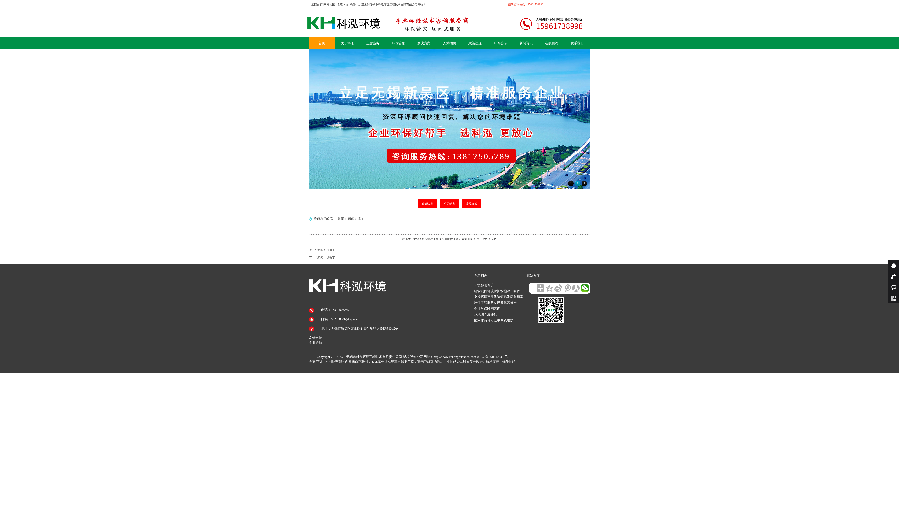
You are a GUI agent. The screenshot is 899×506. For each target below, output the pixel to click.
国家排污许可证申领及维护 (493, 320)
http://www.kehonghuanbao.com (454, 357)
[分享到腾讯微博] (567, 288)
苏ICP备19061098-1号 (492, 357)
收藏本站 (342, 4)
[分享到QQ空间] (549, 288)
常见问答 (471, 203)
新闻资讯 (354, 219)
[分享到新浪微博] (558, 288)
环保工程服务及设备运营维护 (495, 303)
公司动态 (449, 203)
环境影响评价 (484, 285)
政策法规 (427, 203)
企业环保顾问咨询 (487, 308)
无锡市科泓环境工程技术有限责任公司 (374, 357)
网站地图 (329, 4)
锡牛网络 (509, 361)
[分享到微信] (585, 288)
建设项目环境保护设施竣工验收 (497, 291)
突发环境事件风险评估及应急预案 (498, 297)
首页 (341, 219)
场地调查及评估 (485, 314)
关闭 (494, 239)
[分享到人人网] (576, 288)
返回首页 (317, 4)
